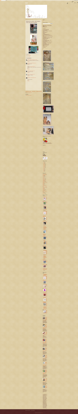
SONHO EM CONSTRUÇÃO (44, 302)
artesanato (44, 179)
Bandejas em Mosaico (46, 261)
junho (43, 169)
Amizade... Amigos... (46, 286)
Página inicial (33, 91)
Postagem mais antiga (39, 91)
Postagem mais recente (28, 91)
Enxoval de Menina (46, 198)
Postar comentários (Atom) (29, 92)
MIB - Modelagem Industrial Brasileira (45, 250)
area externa (44, 178)
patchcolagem (44, 189)
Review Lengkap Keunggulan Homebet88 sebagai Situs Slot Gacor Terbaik (45, 257)
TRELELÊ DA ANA (45, 264)
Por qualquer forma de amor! (46, 299)
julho (43, 168)
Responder (28, 61)
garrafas (43, 183)
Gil (26, 3)
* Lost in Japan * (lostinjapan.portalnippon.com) (45, 274)
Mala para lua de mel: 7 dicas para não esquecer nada (45, 228)
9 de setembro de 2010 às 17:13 (32, 66)
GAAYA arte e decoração (44, 234)
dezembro (44, 164)
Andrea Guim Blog (45, 211)
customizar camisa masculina (44, 180)
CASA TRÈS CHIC (45, 221)
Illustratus (44, 236)
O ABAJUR (46, 222)
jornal (43, 184)
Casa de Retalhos (45, 284)
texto (43, 192)
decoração (44, 181)
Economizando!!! (46, 202)
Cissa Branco (29, 77)
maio (43, 170)
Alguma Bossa (44, 201)
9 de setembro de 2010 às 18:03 (33, 77)
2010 (43, 163)
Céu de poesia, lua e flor (46, 247)
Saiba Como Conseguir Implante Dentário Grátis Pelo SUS (45, 308)
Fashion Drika (44, 288)
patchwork (44, 190)
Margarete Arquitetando (44, 240)
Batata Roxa (44, 280)
